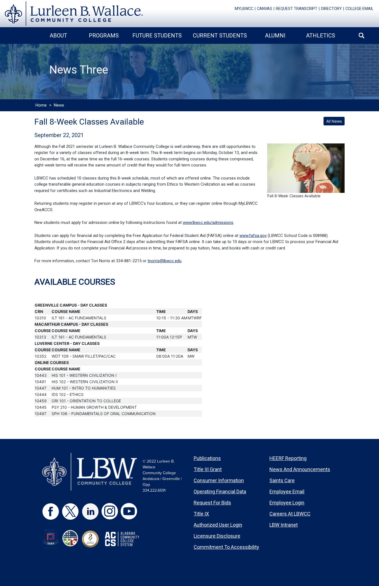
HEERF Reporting (288, 458)
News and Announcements (299, 469)
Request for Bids (212, 503)
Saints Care (282, 480)
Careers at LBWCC (289, 514)
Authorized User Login (218, 525)
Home (41, 105)
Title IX (201, 514)
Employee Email (286, 491)
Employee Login (286, 503)
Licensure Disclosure (217, 536)
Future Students (157, 35)
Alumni (275, 35)
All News (334, 121)
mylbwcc (244, 8)
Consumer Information (219, 480)
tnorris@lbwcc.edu (164, 260)
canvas (264, 8)
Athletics (320, 35)
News (59, 105)
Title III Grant (208, 469)
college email (359, 8)
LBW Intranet (283, 525)
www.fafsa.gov (253, 235)
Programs (104, 35)
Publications (207, 458)
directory (331, 8)
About (58, 35)
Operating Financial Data (220, 491)
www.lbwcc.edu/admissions (208, 222)
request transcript (296, 8)
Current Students (220, 35)
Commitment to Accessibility (226, 547)
